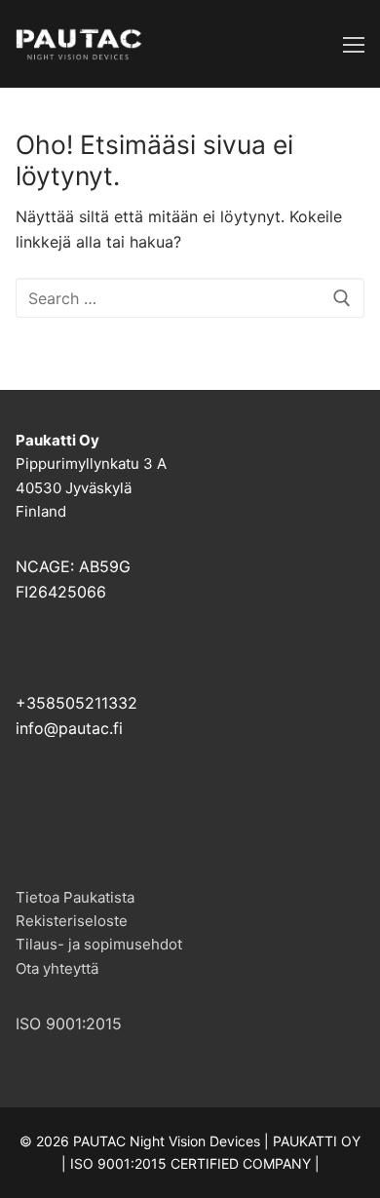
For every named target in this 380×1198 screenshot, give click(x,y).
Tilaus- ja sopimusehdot (99, 944)
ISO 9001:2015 (69, 1023)
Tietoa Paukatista (75, 897)
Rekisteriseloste (72, 920)
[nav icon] (353, 43)
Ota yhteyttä (57, 968)
